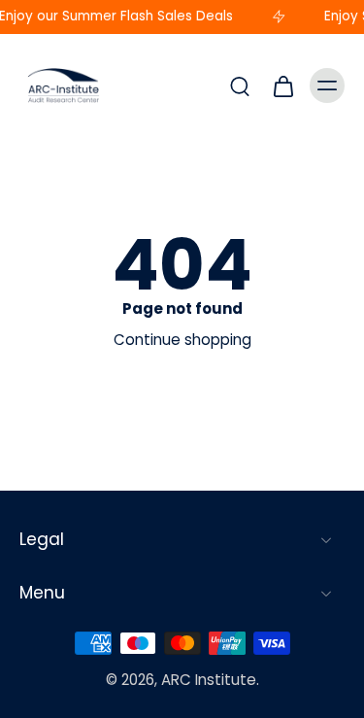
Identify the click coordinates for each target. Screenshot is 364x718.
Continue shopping (182, 339)
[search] (239, 85)
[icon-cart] (282, 85)
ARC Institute (208, 679)
